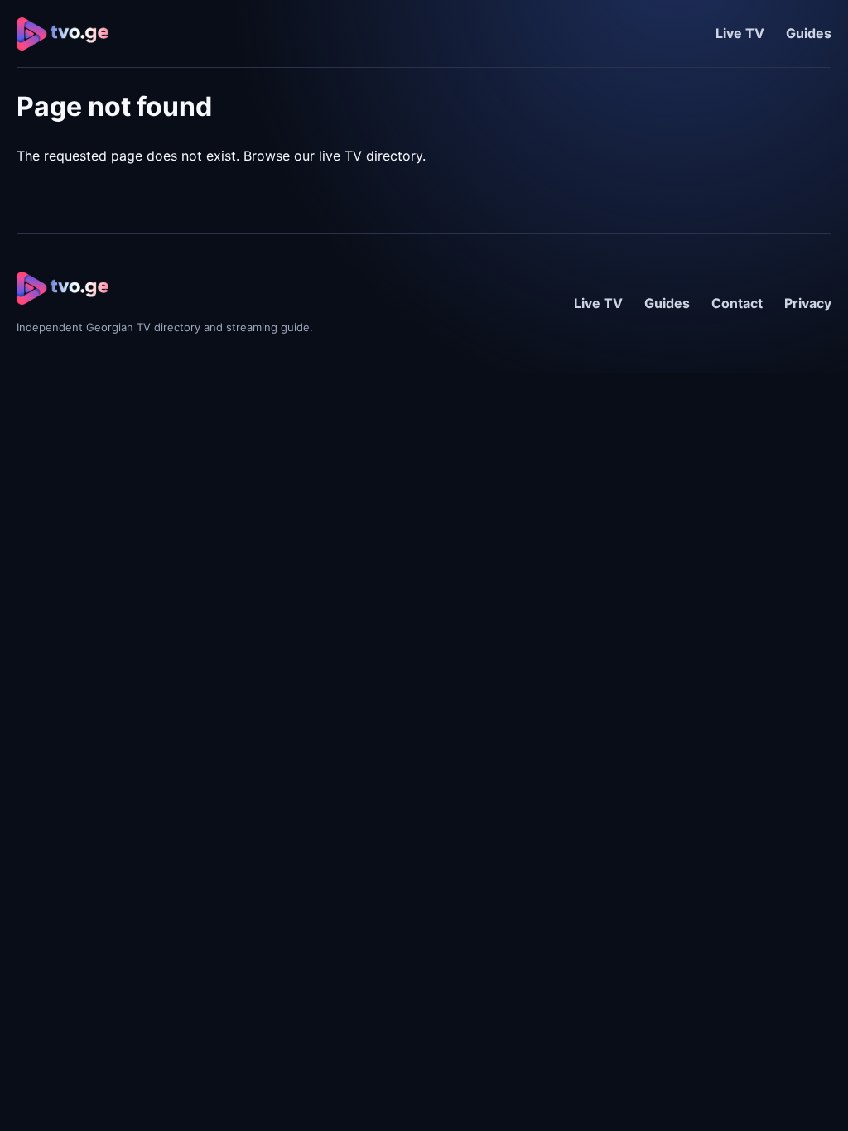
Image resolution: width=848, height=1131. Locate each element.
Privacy (807, 303)
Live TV (740, 33)
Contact (737, 303)
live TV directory (370, 155)
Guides (808, 33)
